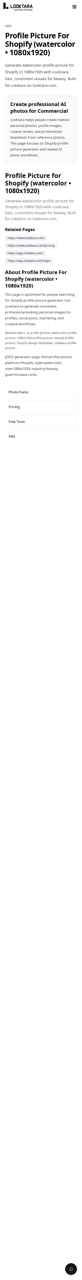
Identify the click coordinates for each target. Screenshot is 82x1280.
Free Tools (17, 421)
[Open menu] (74, 7)
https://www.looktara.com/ (26, 238)
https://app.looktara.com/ (25, 253)
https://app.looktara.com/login (29, 261)
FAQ (12, 436)
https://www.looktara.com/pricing (31, 245)
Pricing (14, 407)
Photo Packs (18, 392)
